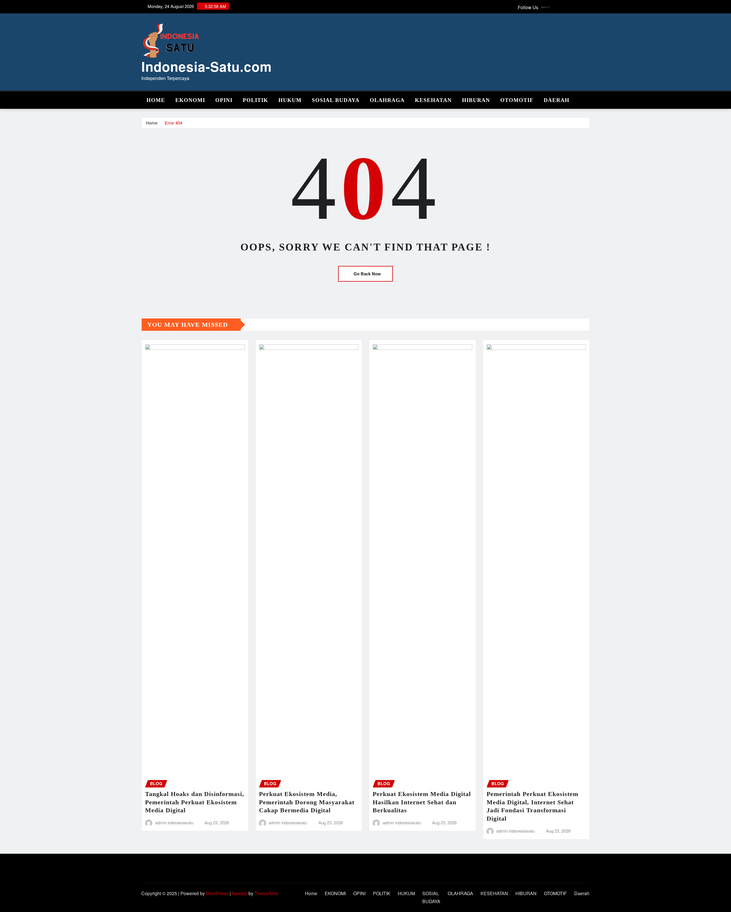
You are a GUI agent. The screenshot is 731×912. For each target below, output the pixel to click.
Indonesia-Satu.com (206, 66)
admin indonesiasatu (174, 822)
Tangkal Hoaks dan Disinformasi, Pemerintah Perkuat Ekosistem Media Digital (194, 802)
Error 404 (173, 123)
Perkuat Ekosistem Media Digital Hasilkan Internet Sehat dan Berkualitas (422, 802)
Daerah (556, 100)
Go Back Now (367, 273)
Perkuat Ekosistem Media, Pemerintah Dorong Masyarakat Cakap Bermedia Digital (306, 802)
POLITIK (255, 100)
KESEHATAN (433, 100)
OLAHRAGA (387, 100)
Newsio (239, 893)
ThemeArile (266, 893)
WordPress (217, 893)
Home (155, 100)
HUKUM (290, 100)
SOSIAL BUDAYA (336, 100)
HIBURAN (476, 100)
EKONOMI (190, 100)
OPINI (223, 100)
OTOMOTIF (516, 100)
